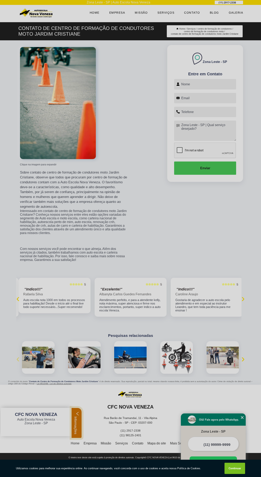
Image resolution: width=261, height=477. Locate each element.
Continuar (235, 468)
